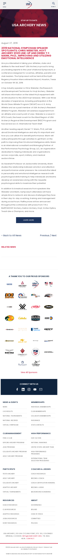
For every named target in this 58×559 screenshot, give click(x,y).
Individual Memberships (41, 407)
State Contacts (37, 425)
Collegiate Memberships (41, 416)
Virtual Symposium (10, 425)
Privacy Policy (38, 547)
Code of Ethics (37, 514)
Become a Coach (37, 478)
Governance (36, 505)
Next (54, 235)
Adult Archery (9, 478)
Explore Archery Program (13, 443)
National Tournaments (12, 416)
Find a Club (7, 438)
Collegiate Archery (11, 483)
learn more (28, 220)
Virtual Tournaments (12, 492)
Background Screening (41, 492)
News (5, 407)
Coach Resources (38, 474)
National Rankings (39, 443)
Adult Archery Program (13, 456)
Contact (30, 538)
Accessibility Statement (29, 549)
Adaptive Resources (11, 514)
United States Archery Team (42, 447)
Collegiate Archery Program (15, 452)
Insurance (35, 420)
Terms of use (48, 547)
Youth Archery (9, 474)
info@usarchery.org (32, 536)
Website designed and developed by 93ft (19, 554)
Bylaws (34, 509)
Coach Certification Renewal (43, 483)
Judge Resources (10, 518)
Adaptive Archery (10, 487)
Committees (35, 518)
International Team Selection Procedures (40, 459)
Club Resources (9, 509)
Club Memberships (38, 411)
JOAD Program (9, 447)
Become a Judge (37, 487)
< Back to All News (11, 235)
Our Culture (36, 438)
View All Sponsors (29, 372)
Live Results (8, 411)
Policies (34, 523)
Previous (44, 235)
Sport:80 (49, 554)
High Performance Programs (38, 453)
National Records (10, 420)
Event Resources (10, 523)
